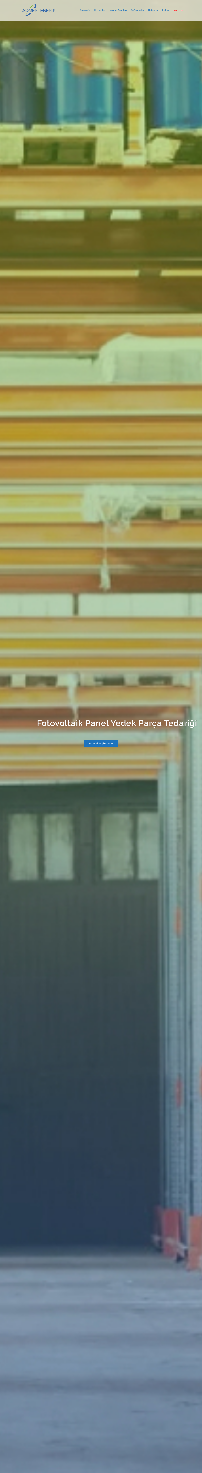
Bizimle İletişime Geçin (101, 743)
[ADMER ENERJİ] (39, 10)
